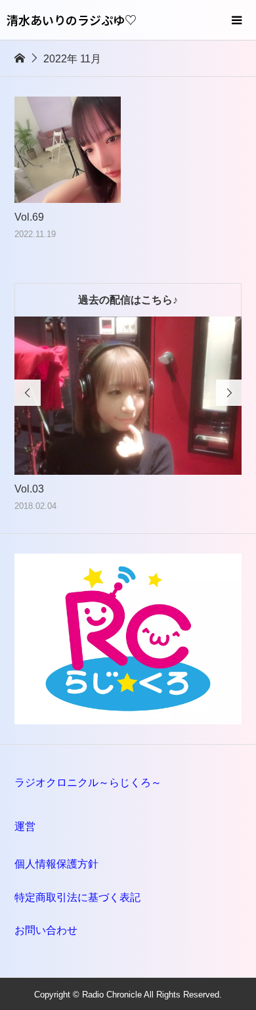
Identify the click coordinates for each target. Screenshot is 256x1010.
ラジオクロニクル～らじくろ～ (87, 782)
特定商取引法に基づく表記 (77, 897)
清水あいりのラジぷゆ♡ (72, 19)
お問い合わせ (45, 930)
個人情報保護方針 (56, 863)
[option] (128, 415)
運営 (24, 826)
